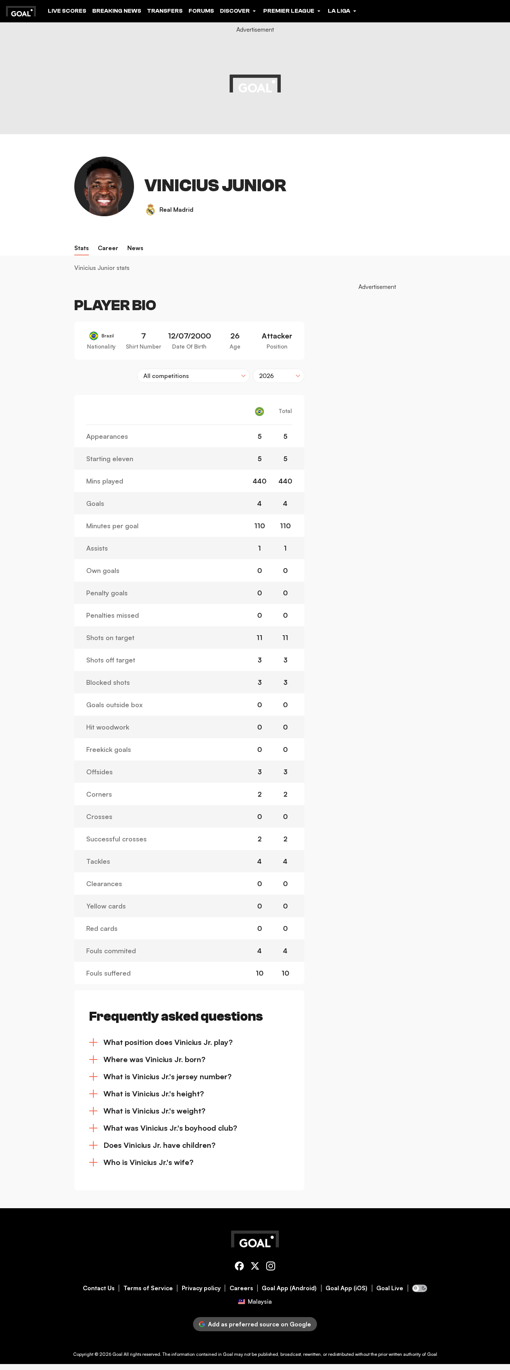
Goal (117, 1354)
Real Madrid (176, 209)
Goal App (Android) (289, 1288)
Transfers (165, 10)
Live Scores (67, 10)
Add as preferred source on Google (259, 1324)
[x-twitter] (255, 1267)
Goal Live (389, 1288)
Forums (201, 10)
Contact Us (99, 1288)
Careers (241, 1288)
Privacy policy (201, 1288)
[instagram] (271, 1267)
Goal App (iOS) (346, 1288)
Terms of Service (148, 1288)
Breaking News (116, 10)
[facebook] (239, 1267)
